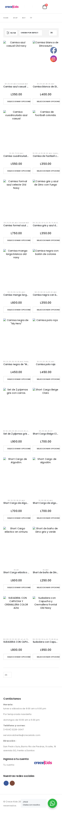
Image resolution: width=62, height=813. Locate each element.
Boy (15, 84)
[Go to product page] (16, 60)
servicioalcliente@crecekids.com (21, 735)
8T (47, 84)
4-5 (27, 431)
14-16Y (18, 292)
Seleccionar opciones (19, 101)
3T (47, 223)
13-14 (43, 223)
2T (22, 431)
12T (12, 84)
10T (6, 84)
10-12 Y (5, 431)
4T (39, 153)
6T (16, 361)
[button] (37, 6)
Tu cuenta (8, 764)
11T (9, 84)
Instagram (12, 783)
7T (16, 153)
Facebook (6, 783)
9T (49, 84)
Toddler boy (22, 84)
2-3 (19, 431)
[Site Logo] (12, 7)
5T (42, 153)
